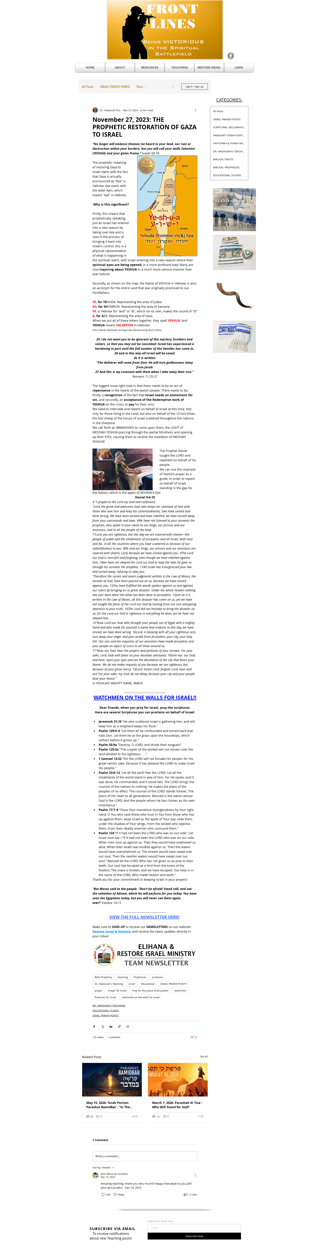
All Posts (87, 86)
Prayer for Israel (117, 990)
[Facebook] (230, 55)
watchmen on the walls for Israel (141, 997)
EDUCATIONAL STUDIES (105, 1010)
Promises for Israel (105, 997)
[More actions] (195, 110)
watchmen (180, 990)
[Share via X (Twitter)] (102, 1026)
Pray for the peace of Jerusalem (150, 990)
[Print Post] (127, 1026)
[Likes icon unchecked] (103, 1195)
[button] (149, 67)
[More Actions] (195, 1175)
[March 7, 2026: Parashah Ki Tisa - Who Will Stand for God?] (178, 1079)
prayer (98, 990)
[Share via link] (119, 1026)
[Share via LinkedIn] (111, 1026)
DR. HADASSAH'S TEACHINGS (108, 1005)
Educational (148, 983)
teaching (123, 977)
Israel (132, 983)
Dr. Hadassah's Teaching (109, 983)
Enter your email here (160, 1221)
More (140, 86)
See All (204, 1056)
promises (157, 977)
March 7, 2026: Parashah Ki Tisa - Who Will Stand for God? (177, 1105)
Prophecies (140, 977)
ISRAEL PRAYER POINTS (115, 86)
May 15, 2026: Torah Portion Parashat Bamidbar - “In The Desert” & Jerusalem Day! (108, 1105)
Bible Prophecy (103, 977)
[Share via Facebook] (94, 1026)
